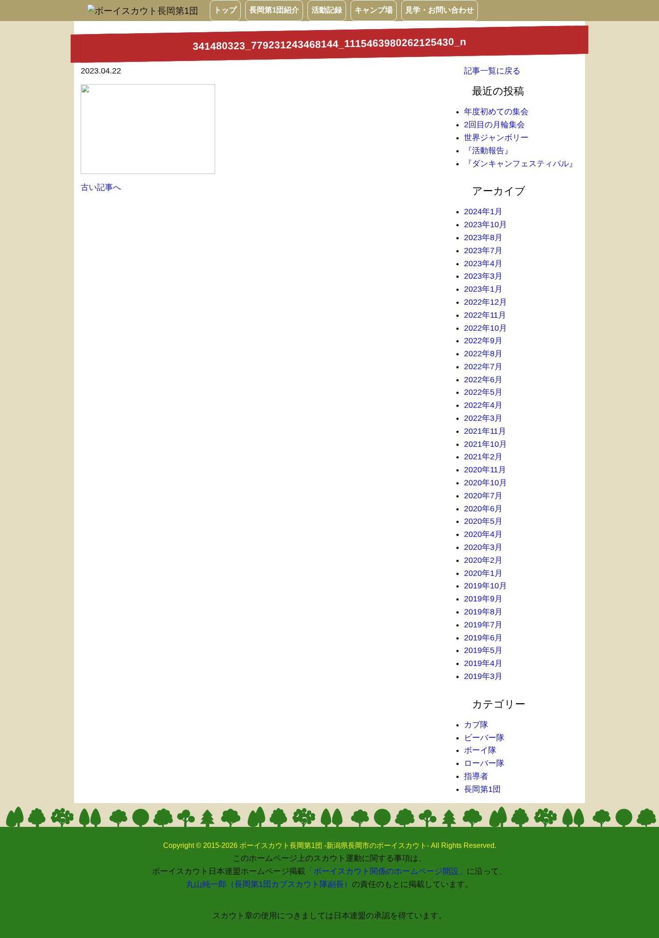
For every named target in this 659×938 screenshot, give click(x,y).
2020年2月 (483, 560)
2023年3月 (483, 276)
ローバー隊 (484, 763)
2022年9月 (483, 340)
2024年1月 (483, 211)
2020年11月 (485, 469)
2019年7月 (483, 624)
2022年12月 (485, 302)
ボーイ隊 (480, 750)
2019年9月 (483, 598)
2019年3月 (483, 676)
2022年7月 (483, 366)
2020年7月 (483, 495)
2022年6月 (483, 379)
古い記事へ (101, 187)
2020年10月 (485, 482)
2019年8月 (483, 611)
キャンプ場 (374, 10)
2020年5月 (483, 521)
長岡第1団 (482, 789)
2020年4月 (483, 534)
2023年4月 (483, 263)
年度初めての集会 (496, 111)
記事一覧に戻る (492, 70)
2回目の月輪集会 (494, 124)
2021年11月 (485, 431)
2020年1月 (483, 573)
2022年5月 (483, 392)
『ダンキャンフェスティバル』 (520, 163)
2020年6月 (483, 508)
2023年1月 (483, 289)
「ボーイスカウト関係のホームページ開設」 (386, 871)
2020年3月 (483, 547)
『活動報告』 (488, 150)
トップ (225, 10)
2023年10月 (485, 224)
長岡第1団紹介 (274, 10)
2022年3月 (483, 418)
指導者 (476, 776)
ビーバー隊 (484, 737)
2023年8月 (483, 237)
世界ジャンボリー (496, 137)
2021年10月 (485, 444)
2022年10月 (485, 328)
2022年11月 (485, 315)
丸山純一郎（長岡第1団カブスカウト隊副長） (269, 884)
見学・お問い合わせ (439, 10)
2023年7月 (483, 250)
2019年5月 (483, 650)
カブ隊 (476, 724)
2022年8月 (483, 353)
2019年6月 (483, 637)
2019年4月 (483, 663)
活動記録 (327, 10)
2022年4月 (483, 405)
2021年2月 (483, 456)
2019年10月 (485, 585)
